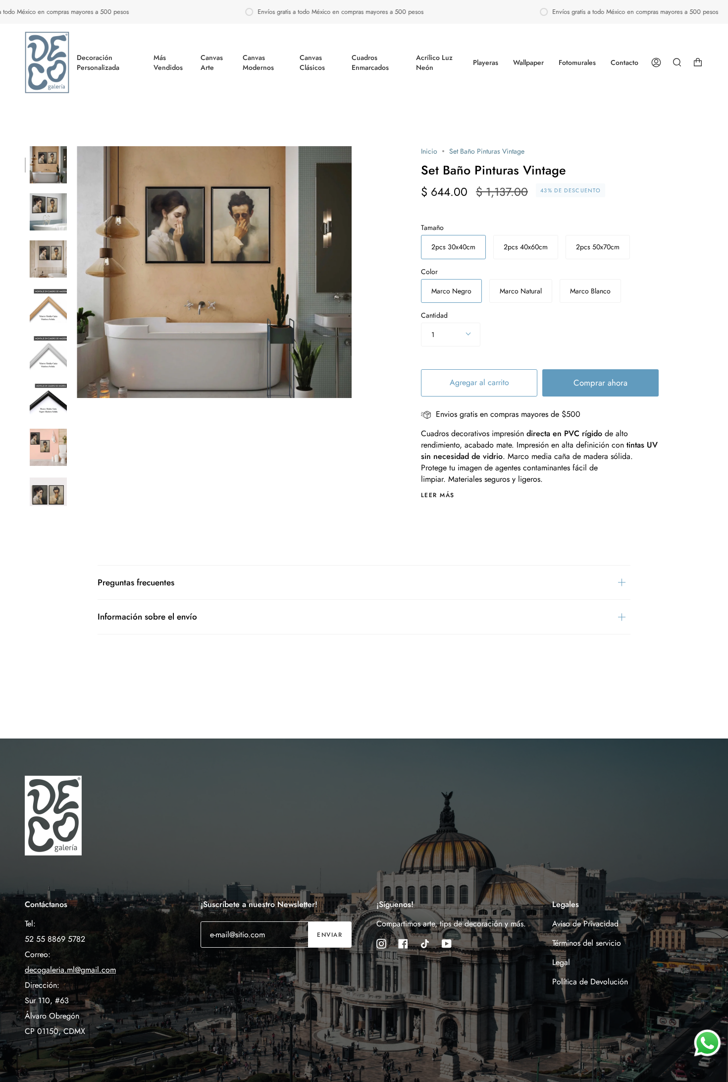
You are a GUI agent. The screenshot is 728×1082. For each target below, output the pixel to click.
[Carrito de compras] (697, 62)
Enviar (329, 934)
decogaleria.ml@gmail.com (70, 969)
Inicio (429, 151)
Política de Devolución (590, 981)
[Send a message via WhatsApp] (707, 1043)
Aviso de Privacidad (585, 923)
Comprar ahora (600, 383)
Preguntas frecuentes (136, 582)
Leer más (438, 495)
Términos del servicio (586, 943)
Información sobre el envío (147, 617)
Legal (561, 962)
